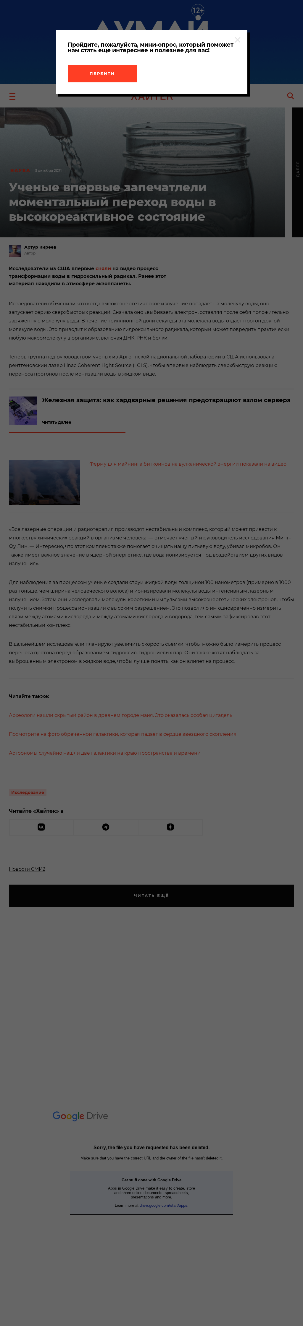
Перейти (102, 73)
